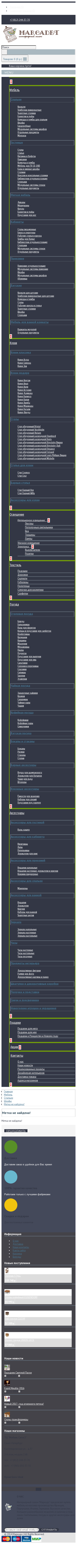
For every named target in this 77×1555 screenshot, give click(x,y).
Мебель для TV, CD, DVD (29, 165)
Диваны (21, 202)
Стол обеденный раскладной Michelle (36, 458)
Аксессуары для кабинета (27, 836)
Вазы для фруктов (27, 627)
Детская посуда (21, 733)
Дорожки (23, 574)
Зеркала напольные (27, 929)
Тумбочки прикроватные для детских (36, 296)
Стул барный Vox (26, 490)
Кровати (21, 106)
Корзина (17, 1253)
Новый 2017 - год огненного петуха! (24, 1403)
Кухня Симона (24, 362)
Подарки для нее (27, 1032)
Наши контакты (21, 1247)
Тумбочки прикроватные (29, 110)
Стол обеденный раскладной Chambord (37, 436)
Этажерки (22, 678)
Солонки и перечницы (28, 666)
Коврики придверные (28, 874)
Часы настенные (25, 950)
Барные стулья (20, 482)
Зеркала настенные (27, 932)
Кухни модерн (20, 373)
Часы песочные (25, 956)
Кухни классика (21, 352)
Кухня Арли (23, 386)
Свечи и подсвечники (25, 1000)
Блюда (21, 621)
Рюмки (21, 751)
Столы (21, 149)
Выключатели (32, 549)
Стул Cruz (22, 475)
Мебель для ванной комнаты (30, 322)
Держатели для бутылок (30, 775)
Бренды (17, 1256)
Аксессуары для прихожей (28, 860)
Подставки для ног (27, 215)
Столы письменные (27, 229)
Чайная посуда (20, 685)
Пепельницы (23, 850)
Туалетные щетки (26, 915)
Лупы (20, 847)
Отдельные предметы (28, 132)
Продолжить (16, 1130)
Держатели (23, 905)
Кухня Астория (24, 390)
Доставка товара (27, 1076)
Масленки (22, 643)
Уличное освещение (29, 542)
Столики (21, 172)
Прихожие (17, 258)
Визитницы (23, 844)
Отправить (49, 1529)
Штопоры (22, 782)
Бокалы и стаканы (23, 741)
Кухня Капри (23, 399)
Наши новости (25, 1065)
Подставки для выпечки (29, 656)
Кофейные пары (25, 723)
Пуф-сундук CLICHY (14, 1318)
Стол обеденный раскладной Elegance (36, 448)
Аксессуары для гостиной (27, 822)
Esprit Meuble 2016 (14, 1388)
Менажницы (23, 646)
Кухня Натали (24, 409)
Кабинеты (17, 222)
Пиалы (21, 650)
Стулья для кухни (22, 465)
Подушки (22, 570)
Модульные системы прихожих (33, 269)
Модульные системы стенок (31, 185)
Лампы (28, 538)
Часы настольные (26, 953)
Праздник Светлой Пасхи (18, 1372)
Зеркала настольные (27, 935)
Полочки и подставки (25, 992)
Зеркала (16, 922)
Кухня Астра (23, 359)
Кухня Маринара (25, 406)
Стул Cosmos (24, 472)
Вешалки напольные (27, 867)
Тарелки (21, 675)
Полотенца (24, 586)
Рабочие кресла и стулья (30, 305)
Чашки (21, 705)
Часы (14, 943)
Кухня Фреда (24, 412)
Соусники (22, 669)
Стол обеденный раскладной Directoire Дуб (39, 445)
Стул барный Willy (26, 493)
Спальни (16, 99)
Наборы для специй (27, 799)
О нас (21, 1061)
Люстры (29, 523)
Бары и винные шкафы (29, 169)
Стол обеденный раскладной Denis (35, 439)
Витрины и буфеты (27, 156)
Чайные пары (24, 702)
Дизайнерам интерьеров (31, 1072)
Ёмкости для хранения (28, 796)
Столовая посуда (22, 614)
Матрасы (22, 135)
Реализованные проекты (31, 1069)
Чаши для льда (25, 779)
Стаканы (22, 755)
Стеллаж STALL (12, 1275)
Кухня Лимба (24, 402)
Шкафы (21, 122)
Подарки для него (28, 1028)
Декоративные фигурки (29, 970)
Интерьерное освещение (31, 520)
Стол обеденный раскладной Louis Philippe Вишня (42, 455)
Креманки (22, 637)
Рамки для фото (26, 973)
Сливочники (23, 726)
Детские (16, 285)
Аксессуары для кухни (25, 500)
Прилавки (22, 159)
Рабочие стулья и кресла (30, 235)
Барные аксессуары (23, 765)
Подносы (22, 653)
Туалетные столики (27, 113)
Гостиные (17, 142)
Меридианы (23, 205)
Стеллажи (22, 181)
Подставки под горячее (29, 802)
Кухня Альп (23, 383)
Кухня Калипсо (24, 396)
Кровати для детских (28, 292)
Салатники (22, 662)
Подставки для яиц (27, 659)
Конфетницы (24, 634)
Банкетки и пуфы (26, 116)
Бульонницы (24, 624)
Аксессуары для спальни (27, 881)
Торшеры (30, 534)
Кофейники (23, 720)
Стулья (21, 153)
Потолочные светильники (39, 527)
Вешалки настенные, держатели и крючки (38, 870)
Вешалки (22, 902)
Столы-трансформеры (16, 1419)
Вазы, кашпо (24, 829)
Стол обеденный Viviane (29, 432)
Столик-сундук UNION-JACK (19, 1340)
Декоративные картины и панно (33, 977)
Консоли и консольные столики (33, 175)
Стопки (21, 758)
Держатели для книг (28, 853)
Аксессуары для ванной (26, 895)
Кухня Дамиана (25, 393)
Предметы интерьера (25, 963)
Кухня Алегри (24, 380)
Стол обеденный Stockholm (31, 429)
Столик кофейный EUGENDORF (21, 1297)
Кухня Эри (22, 366)
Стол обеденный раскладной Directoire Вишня (40, 442)
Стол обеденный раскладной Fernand (36, 452)
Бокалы (21, 748)
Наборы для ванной (27, 912)
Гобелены (23, 582)
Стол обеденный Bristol (29, 426)
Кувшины (22, 640)
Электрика (23, 546)
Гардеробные (24, 126)
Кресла (21, 208)
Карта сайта (19, 1250)
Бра (27, 531)
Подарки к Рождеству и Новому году (38, 1036)
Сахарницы (23, 699)
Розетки (29, 553)
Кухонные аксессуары (25, 789)
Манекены (23, 888)
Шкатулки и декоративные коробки (34, 984)
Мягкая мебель (20, 195)
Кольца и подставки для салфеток (34, 630)
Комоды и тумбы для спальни (32, 119)
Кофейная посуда (22, 712)
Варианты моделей (27, 329)
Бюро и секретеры (26, 232)
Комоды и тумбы (26, 162)
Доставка (18, 1244)
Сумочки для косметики (31, 589)
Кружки (21, 696)
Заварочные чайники (28, 693)
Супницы (22, 672)
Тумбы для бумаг (26, 239)
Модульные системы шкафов (32, 129)
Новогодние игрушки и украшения (33, 1008)
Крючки (21, 908)
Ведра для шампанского (30, 772)
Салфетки (23, 593)
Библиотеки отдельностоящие (32, 178)
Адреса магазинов (28, 1080)
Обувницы (22, 278)
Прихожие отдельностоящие (32, 265)
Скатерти (22, 578)
